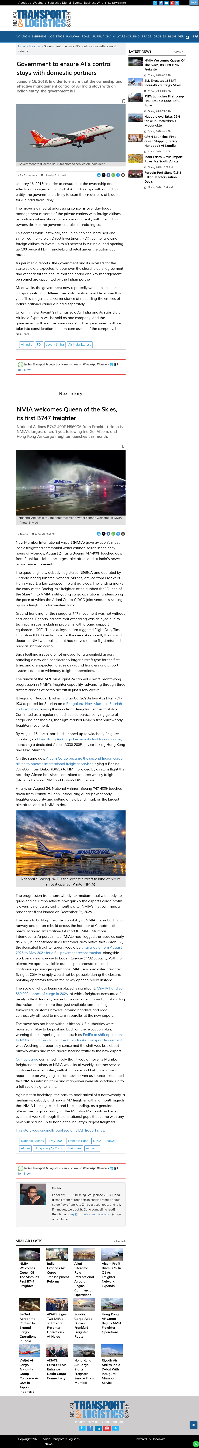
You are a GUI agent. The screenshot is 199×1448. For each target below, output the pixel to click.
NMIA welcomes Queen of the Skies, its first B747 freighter (164, 65)
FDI (39, 345)
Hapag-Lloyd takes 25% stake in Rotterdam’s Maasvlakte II (162, 121)
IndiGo (110, 1141)
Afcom (25, 1148)
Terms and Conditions (109, 1422)
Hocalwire (159, 1439)
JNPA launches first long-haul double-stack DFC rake (164, 100)
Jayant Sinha (55, 345)
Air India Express (79, 345)
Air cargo (92, 1148)
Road (86, 36)
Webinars (39, 3)
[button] (70, 101)
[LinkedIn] (99, 175)
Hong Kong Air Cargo (49, 1148)
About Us (24, 3)
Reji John (57, 1188)
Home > (23, 46)
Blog (172, 36)
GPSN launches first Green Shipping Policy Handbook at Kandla (160, 141)
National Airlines (32, 1141)
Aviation (23, 36)
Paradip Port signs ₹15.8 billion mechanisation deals (162, 177)
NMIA (97, 1141)
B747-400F (55, 1141)
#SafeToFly (25, 7)
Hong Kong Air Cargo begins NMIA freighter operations (111, 1323)
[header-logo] (42, 18)
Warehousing (128, 36)
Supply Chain (103, 36)
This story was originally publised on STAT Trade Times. (60, 1130)
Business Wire (93, 3)
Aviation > (36, 46)
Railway (73, 36)
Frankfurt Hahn (78, 1141)
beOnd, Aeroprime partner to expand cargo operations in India (28, 1327)
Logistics (56, 36)
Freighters (74, 1148)
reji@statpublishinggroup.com (90, 1214)
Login (194, 2)
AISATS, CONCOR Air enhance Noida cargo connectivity (56, 1369)
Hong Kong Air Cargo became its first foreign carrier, (79, 739)
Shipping (39, 36)
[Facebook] (108, 175)
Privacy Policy (84, 1422)
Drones (160, 36)
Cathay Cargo (27, 1059)
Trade (147, 36)
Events (77, 3)
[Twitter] (104, 175)
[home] (14, 36)
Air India (26, 345)
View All (120, 1241)
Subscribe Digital (59, 3)
